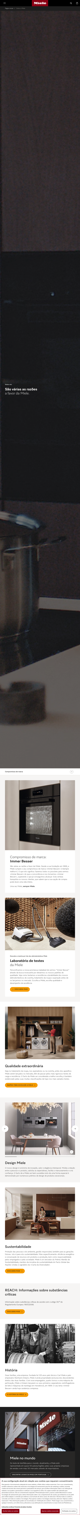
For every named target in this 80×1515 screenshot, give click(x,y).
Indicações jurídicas (8, 1507)
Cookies (29, 1507)
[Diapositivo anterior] (5, 1128)
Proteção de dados (20, 1507)
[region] (40, 1130)
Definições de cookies (69, 1511)
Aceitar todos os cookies (10, 1511)
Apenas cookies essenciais (50, 1511)
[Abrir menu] (4, 3)
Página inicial (9, 8)
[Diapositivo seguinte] (75, 1128)
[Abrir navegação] (71, 771)
